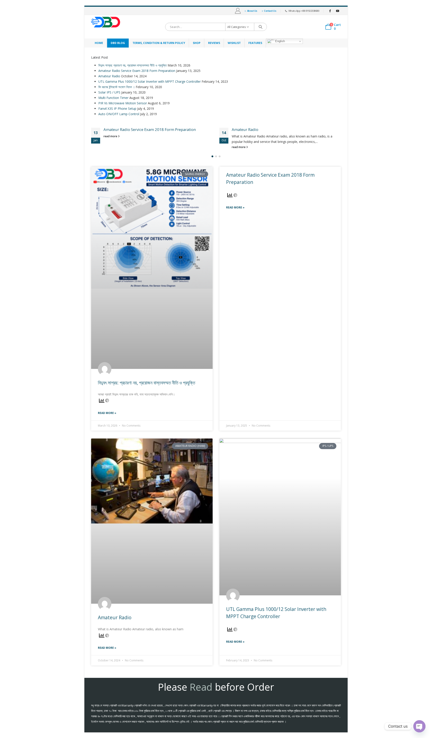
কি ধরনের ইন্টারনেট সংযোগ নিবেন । (116, 87)
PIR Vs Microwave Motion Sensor (122, 103)
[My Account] (237, 11)
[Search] (260, 27)
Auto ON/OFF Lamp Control (118, 114)
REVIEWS (214, 43)
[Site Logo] (105, 22)
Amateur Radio (109, 76)
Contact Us (270, 10)
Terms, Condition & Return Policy (159, 43)
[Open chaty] (419, 726)
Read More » (107, 413)
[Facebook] (330, 11)
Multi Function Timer (113, 98)
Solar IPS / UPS (109, 92)
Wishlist (234, 43)
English (279, 41)
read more (111, 136)
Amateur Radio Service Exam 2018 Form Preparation (136, 71)
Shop (196, 43)
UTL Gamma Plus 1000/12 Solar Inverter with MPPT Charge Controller (149, 81)
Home (99, 43)
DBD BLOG (118, 43)
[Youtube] (337, 11)
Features (255, 43)
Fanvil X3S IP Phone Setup (117, 108)
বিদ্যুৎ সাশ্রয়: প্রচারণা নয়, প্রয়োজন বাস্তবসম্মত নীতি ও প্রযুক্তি (132, 65)
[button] (212, 156)
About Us (252, 10)
